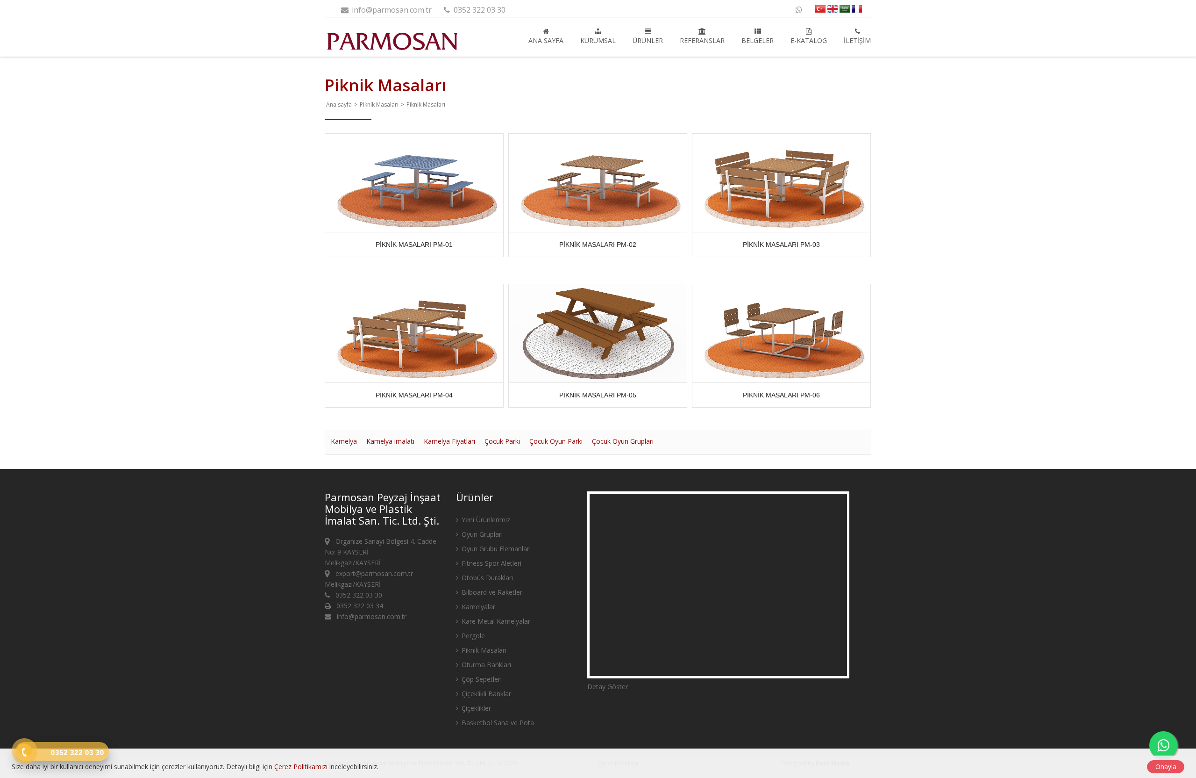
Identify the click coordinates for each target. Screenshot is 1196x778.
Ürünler (648, 40)
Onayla (1165, 766)
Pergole (472, 635)
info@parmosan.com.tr (391, 10)
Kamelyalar (477, 606)
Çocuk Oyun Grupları (623, 441)
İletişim (857, 40)
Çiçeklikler (475, 708)
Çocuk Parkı (502, 441)
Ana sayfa (545, 40)
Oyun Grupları (481, 534)
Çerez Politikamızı (300, 766)
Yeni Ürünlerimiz (485, 519)
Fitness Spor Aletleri (490, 563)
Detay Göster (607, 686)
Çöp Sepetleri (481, 679)
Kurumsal (598, 40)
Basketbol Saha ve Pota (497, 722)
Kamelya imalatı (390, 441)
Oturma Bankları (485, 664)
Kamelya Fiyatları (449, 441)
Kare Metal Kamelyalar (495, 621)
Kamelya (344, 441)
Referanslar (702, 40)
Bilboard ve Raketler (491, 592)
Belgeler (757, 40)
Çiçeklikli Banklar (485, 693)
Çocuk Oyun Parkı (556, 441)
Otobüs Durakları (486, 577)
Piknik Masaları (379, 104)
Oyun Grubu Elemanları (495, 548)
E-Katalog (808, 40)
